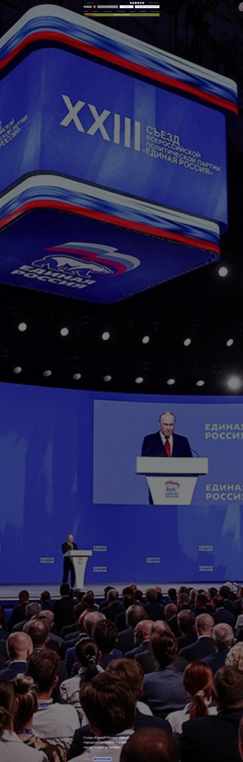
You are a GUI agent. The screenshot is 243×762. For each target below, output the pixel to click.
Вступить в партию (155, 11)
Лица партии (95, 11)
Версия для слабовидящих (154, 2)
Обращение (126, 6)
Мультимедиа (143, 11)
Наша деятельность (107, 11)
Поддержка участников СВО (121, 14)
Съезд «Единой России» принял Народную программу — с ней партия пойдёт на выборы (106, 742)
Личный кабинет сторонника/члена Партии (147, 6)
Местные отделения (121, 11)
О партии (85, 11)
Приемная (133, 11)
